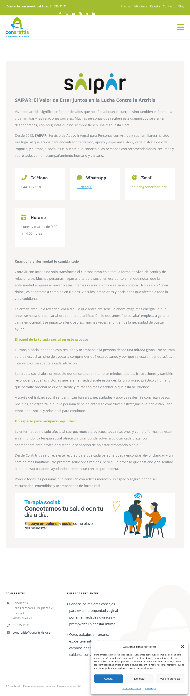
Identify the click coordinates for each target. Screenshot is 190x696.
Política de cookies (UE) (69, 685)
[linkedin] (93, 13)
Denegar (139, 678)
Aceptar (108, 678)
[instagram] (80, 13)
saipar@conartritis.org (149, 187)
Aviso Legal (14, 685)
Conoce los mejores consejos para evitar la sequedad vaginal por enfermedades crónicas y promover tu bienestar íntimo (93, 614)
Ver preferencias (170, 678)
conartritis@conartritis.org (31, 632)
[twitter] (66, 13)
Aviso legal (150, 688)
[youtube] (73, 13)
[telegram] (86, 13)
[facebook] (60, 13)
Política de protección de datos (39, 685)
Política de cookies (131, 688)
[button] (182, 646)
